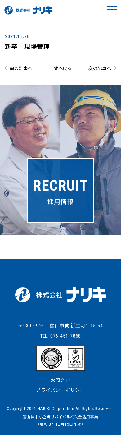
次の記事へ (99, 68)
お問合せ (60, 380)
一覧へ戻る (60, 68)
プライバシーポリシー (60, 389)
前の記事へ (21, 68)
